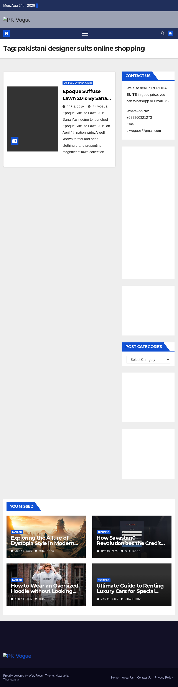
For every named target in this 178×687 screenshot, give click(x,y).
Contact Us (144, 677)
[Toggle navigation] (85, 33)
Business (103, 580)
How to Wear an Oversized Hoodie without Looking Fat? (44, 591)
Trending (103, 532)
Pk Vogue (100, 106)
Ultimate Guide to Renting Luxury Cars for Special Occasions (130, 591)
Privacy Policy (164, 677)
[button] (162, 33)
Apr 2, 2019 (75, 106)
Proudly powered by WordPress (23, 675)
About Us (128, 677)
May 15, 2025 (23, 551)
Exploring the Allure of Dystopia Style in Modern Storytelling (42, 543)
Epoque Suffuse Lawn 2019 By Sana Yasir (85, 98)
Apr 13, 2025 (109, 551)
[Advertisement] (148, 212)
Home (115, 677)
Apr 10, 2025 (23, 599)
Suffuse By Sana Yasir (78, 83)
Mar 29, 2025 (109, 599)
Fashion (17, 532)
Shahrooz (46, 551)
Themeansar (11, 679)
